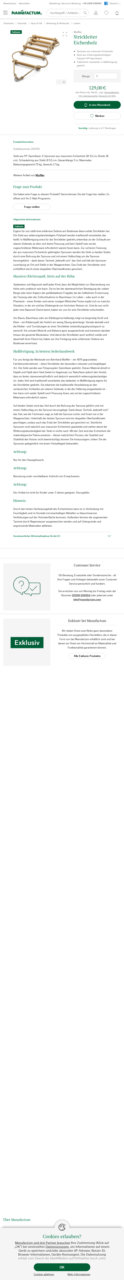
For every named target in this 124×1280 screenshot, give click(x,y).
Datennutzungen (57, 1246)
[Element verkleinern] (59, 82)
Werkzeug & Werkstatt (57, 23)
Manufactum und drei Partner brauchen (42, 1243)
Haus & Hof (36, 23)
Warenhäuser (9, 3)
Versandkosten (111, 92)
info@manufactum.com (87, 599)
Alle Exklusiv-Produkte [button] (87, 655)
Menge (86, 76)
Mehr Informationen (78, 1274)
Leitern (76, 23)
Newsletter (24, 3)
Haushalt (22, 23)
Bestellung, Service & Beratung (75, 3)
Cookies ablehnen (44, 1274)
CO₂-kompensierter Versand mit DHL (97, 95)
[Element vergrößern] (64, 82)
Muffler (40, 175)
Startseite (9, 23)
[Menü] (5, 12)
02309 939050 (81, 595)
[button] (65, 34)
